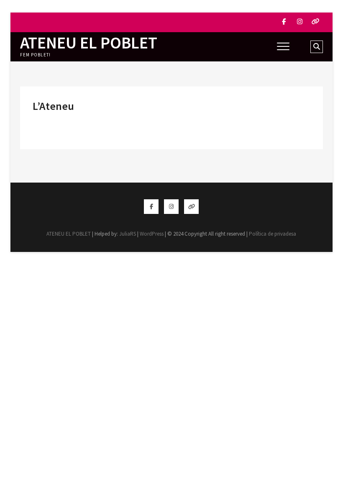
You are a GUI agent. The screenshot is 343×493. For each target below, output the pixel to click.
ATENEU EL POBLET (88, 42)
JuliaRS (127, 233)
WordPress (152, 233)
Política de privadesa (272, 233)
